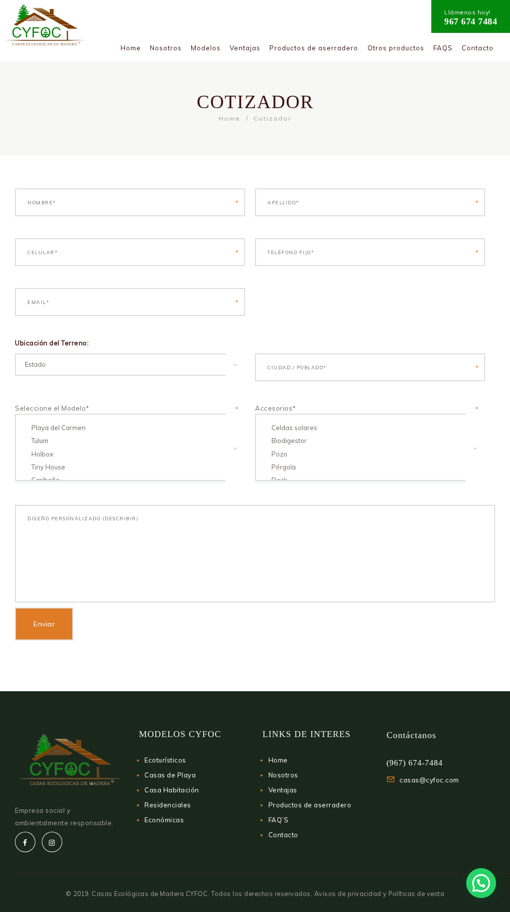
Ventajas (282, 790)
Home (230, 118)
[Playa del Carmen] (125, 427)
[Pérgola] (365, 466)
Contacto (283, 835)
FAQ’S (278, 820)
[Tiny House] (125, 466)
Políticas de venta (416, 894)
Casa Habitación (171, 790)
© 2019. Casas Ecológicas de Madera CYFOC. (138, 894)
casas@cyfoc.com (429, 780)
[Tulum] (125, 440)
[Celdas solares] (365, 427)
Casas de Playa (170, 775)
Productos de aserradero (310, 805)
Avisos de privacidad (348, 894)
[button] (481, 883)
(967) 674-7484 (414, 763)
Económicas (164, 820)
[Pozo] (365, 454)
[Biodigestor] (365, 440)
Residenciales (167, 805)
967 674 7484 (470, 21)
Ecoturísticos (165, 760)
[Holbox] (125, 454)
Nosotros (283, 775)
